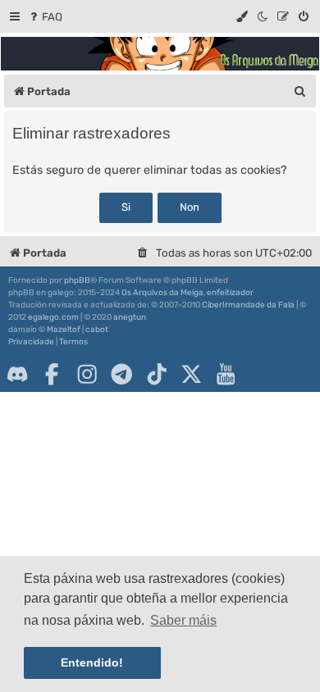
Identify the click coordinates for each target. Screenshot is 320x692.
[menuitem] (44, 17)
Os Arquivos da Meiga (162, 293)
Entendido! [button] (92, 662)
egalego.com (53, 317)
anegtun (129, 317)
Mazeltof (63, 330)
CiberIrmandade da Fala (248, 305)
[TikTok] (156, 374)
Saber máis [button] (183, 620)
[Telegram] (121, 374)
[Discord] (17, 374)
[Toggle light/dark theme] (263, 17)
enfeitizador (230, 293)
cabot (96, 330)
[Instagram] (87, 374)
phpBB (77, 280)
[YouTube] (225, 374)
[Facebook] (51, 374)
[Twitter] (191, 374)
